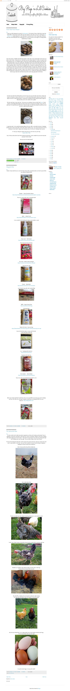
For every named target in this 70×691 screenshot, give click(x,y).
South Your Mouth (53, 174)
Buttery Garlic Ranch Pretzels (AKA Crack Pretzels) (57, 62)
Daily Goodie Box (10, 167)
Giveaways (61, 105)
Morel (52, 109)
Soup (49, 115)
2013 (51, 155)
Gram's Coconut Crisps (53, 34)
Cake (55, 101)
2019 (51, 124)
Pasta (62, 109)
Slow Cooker (59, 114)
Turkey (62, 116)
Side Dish (55, 114)
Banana (60, 98)
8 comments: (23, 671)
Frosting (54, 105)
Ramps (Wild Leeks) (60, 111)
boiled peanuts (25, 33)
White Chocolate (60, 117)
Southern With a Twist (26, 132)
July (52, 139)
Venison (55, 117)
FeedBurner (58, 94)
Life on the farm (11, 673)
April (52, 144)
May (52, 143)
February (52, 146)
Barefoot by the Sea (53, 185)
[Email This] (14, 160)
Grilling (50, 106)
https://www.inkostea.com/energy (26, 305)
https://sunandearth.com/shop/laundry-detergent (26, 263)
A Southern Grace (53, 186)
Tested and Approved (58, 115)
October (52, 129)
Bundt (53, 101)
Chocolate (50, 102)
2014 (51, 153)
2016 (51, 150)
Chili (62, 101)
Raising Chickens (54, 111)
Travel (57, 116)
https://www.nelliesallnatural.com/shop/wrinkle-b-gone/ (26, 217)
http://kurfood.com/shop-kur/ (26, 352)
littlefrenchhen (52, 189)
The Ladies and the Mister (11, 431)
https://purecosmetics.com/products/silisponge (26, 375)
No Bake (57, 109)
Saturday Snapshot (51, 114)
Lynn (41, 102)
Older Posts (44, 676)
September (53, 136)
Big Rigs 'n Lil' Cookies (58, 166)
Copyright (22, 24)
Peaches (50, 110)
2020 (51, 122)
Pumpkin (50, 111)
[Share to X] (16, 160)
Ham (55, 106)
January (52, 148)
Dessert (50, 105)
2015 (51, 152)
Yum (7, 32)
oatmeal (60, 109)
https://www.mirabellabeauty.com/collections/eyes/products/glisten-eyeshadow (26, 194)
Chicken (60, 101)
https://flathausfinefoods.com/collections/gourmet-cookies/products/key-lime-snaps (26, 328)
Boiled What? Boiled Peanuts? (12, 30)
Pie (58, 110)
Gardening (57, 105)
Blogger (39, 688)
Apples (54, 98)
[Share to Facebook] (17, 160)
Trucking (59, 116)
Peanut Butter (54, 110)
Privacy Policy (30, 24)
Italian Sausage (58, 106)
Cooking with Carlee (53, 183)
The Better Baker (52, 177)
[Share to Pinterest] (18, 160)
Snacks (62, 114)
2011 (51, 158)
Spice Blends (52, 115)
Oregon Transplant (53, 188)
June (52, 141)
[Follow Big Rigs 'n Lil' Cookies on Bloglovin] (53, 163)
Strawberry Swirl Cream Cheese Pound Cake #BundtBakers (57, 73)
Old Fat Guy (52, 180)
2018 (51, 126)
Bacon (58, 98)
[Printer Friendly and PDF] (10, 161)
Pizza (60, 110)
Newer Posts (9, 676)
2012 (51, 157)
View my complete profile (57, 168)
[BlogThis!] (15, 160)
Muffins (55, 109)
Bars (62, 98)
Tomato (54, 116)
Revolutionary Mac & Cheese (58, 66)
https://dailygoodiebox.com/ (28, 400)
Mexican (50, 109)
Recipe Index (14, 24)
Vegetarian (51, 117)
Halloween (52, 106)
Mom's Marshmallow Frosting (58, 56)
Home (8, 24)
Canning (58, 101)
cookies (61, 104)
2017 (51, 127)
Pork (62, 110)
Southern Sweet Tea (57, 77)
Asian (55, 98)
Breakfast (50, 101)
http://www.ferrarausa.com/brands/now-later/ (26, 240)
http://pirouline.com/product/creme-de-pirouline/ (26, 285)
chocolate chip (56, 102)
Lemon (62, 106)
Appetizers (50, 98)
